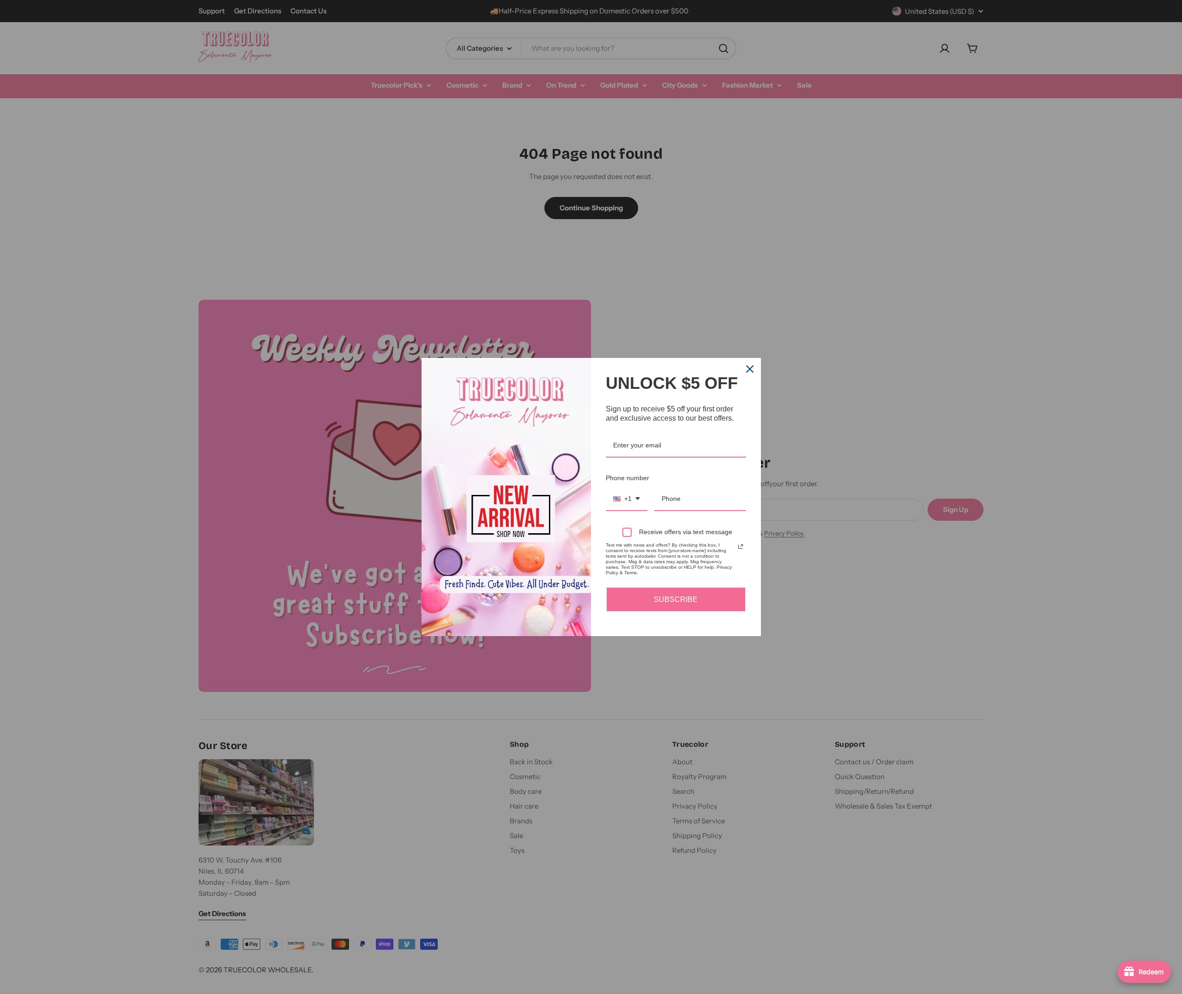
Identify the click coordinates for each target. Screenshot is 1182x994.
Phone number (627, 478)
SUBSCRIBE (676, 599)
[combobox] (626, 499)
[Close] (750, 369)
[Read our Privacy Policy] (740, 546)
